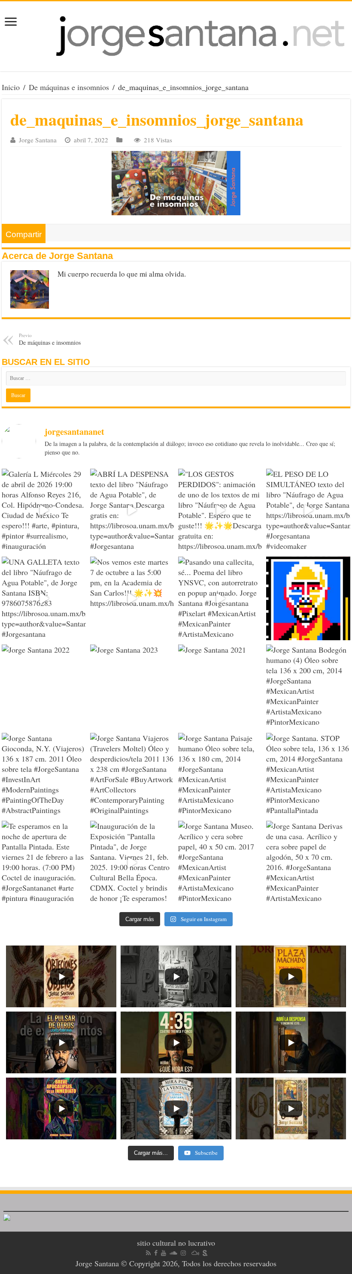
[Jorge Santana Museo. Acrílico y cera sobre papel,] (220, 862)
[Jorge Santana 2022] (43, 686)
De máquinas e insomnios (69, 87)
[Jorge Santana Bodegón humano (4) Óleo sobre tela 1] (308, 686)
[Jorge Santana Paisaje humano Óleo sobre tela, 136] (220, 774)
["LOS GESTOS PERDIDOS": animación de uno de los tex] (220, 510)
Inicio (11, 87)
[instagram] (183, 1253)
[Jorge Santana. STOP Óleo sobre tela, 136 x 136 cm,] (308, 774)
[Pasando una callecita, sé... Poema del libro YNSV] (220, 598)
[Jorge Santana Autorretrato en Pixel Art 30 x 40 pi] (308, 598)
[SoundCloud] (173, 1253)
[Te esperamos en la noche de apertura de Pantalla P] (43, 862)
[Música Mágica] (195, 1253)
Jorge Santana (38, 140)
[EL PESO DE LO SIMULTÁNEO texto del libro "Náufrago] (308, 510)
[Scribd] (205, 1253)
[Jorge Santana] (176, 36)
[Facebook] (155, 1253)
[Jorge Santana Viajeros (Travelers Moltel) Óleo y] (132, 774)
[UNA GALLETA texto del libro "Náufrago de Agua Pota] (43, 598)
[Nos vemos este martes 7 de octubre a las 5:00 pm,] (132, 598)
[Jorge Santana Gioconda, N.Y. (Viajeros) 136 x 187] (43, 774)
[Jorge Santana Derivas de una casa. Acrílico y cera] (308, 862)
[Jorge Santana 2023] (132, 686)
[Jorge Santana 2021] (220, 686)
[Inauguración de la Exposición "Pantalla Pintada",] (132, 862)
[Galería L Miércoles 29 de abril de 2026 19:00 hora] (43, 510)
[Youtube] (163, 1253)
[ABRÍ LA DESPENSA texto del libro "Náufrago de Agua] (132, 510)
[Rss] (148, 1253)
